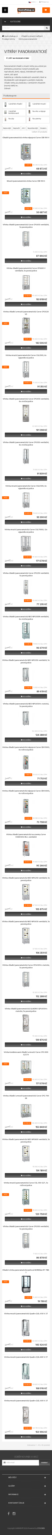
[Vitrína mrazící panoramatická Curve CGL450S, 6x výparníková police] (26, 500)
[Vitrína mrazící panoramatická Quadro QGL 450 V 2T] (26, 1327)
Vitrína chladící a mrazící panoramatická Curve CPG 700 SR (26, 1097)
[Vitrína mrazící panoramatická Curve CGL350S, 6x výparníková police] (26, 369)
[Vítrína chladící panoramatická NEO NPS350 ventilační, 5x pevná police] (26, 674)
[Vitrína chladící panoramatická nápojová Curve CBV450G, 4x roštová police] (26, 805)
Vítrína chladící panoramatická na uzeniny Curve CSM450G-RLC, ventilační (26, 836)
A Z (23, 128)
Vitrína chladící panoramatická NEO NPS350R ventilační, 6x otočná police (26, 618)
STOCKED (41, 1528)
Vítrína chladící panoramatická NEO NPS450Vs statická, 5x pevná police (26, 705)
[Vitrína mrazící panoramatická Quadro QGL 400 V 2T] (26, 1415)
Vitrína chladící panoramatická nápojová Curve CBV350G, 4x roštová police (26, 748)
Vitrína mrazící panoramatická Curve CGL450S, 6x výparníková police (26, 487)
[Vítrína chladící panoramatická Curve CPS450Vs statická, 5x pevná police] (26, 979)
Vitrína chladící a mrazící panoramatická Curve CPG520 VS (26, 313)
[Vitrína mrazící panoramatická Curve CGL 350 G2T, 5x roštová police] (26, 1197)
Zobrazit (7, 88)
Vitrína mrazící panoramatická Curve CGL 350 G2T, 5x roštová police (26, 1184)
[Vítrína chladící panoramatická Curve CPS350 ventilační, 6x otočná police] (26, 456)
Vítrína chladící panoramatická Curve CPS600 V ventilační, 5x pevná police (26, 269)
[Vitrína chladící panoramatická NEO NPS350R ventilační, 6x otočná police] (26, 631)
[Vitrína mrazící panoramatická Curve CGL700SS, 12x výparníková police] (26, 543)
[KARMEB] (26, 10)
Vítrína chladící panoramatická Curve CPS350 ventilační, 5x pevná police (26, 1228)
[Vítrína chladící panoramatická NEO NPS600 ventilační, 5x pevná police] (26, 1153)
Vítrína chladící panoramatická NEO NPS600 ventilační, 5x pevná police (26, 1141)
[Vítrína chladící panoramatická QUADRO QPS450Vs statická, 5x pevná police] (26, 1023)
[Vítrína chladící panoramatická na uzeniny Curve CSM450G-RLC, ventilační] (26, 848)
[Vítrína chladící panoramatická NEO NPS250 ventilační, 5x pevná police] (26, 892)
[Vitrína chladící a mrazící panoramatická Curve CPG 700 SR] (26, 1110)
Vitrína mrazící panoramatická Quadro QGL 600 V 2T (26, 1357)
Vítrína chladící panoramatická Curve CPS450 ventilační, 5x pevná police (26, 226)
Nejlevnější (7, 128)
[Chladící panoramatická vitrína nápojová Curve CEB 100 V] (26, 151)
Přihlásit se (44, 2)
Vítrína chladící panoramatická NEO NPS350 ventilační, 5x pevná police (26, 661)
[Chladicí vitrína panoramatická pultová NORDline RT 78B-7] (26, 1284)
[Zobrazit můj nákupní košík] (46, 10)
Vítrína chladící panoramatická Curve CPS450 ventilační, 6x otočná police (26, 400)
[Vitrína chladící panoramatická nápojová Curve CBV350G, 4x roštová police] (26, 761)
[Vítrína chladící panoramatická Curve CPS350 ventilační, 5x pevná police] (26, 1240)
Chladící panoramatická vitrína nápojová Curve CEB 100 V (25, 138)
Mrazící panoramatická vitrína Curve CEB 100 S (26, 181)
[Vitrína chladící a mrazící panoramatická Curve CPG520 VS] (26, 326)
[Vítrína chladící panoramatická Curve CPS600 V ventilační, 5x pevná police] (26, 282)
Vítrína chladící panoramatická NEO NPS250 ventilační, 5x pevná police (26, 879)
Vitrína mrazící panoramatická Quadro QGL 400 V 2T (26, 1401)
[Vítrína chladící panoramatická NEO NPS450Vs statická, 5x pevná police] (26, 718)
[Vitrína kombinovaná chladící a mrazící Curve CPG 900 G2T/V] (26, 1066)
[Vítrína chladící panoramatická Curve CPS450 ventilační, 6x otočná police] (26, 413)
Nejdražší (16, 128)
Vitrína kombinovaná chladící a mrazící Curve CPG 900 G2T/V (26, 1053)
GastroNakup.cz (11, 36)
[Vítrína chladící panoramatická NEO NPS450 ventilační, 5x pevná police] (26, 935)
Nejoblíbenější (33, 128)
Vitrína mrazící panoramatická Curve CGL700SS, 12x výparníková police (26, 531)
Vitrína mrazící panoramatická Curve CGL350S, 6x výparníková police (26, 357)
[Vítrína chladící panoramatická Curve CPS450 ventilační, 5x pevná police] (26, 238)
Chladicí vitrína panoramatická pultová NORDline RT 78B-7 (26, 1271)
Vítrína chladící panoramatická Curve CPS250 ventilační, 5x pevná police (26, 574)
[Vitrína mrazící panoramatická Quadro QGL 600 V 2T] (26, 1371)
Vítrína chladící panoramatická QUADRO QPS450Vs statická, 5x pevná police (26, 1010)
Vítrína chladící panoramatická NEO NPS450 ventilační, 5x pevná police (26, 923)
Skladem (43, 128)
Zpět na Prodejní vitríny (18, 58)
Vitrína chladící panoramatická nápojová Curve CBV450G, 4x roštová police (26, 792)
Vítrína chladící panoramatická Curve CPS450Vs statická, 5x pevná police (26, 966)
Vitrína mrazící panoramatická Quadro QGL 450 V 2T (26, 1314)
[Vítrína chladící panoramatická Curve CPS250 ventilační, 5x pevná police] (26, 587)
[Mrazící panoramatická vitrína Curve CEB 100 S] (26, 195)
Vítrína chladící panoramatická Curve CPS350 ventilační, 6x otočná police (26, 444)
